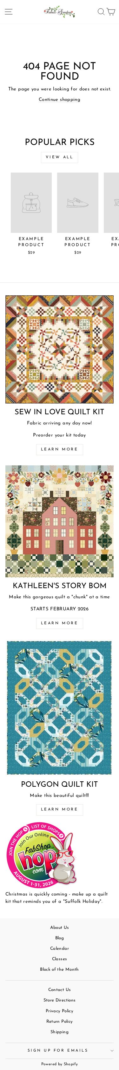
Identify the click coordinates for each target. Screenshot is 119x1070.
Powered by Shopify (59, 1064)
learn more (59, 623)
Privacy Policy (59, 1011)
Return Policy (59, 1022)
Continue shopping (59, 99)
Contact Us (59, 990)
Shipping (59, 1032)
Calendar (59, 949)
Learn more (59, 449)
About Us (59, 928)
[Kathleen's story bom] (59, 521)
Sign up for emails (58, 1051)
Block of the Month (59, 970)
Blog (59, 938)
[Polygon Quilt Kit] (59, 707)
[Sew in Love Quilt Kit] (59, 349)
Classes (59, 959)
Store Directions (59, 1000)
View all (60, 157)
